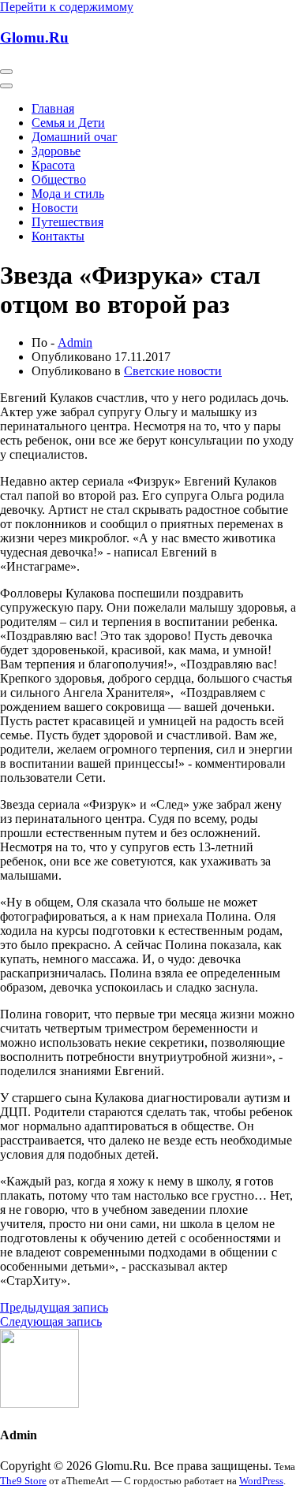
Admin (75, 342)
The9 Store (23, 1481)
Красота (53, 165)
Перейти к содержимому (66, 6)
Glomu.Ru (34, 37)
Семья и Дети (68, 122)
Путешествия (67, 222)
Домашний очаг (75, 136)
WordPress (261, 1481)
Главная (53, 108)
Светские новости (173, 371)
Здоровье (56, 151)
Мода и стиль (68, 193)
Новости (55, 207)
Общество (59, 179)
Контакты (58, 236)
